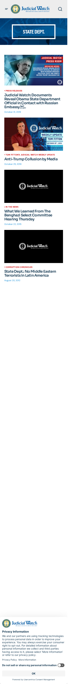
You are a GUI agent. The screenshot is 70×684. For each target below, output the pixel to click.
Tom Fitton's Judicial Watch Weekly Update (30, 155)
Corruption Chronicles (19, 267)
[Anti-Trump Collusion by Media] (33, 134)
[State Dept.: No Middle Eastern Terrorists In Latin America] (33, 246)
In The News (12, 207)
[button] (6, 9)
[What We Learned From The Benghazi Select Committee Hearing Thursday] (33, 186)
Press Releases (14, 91)
